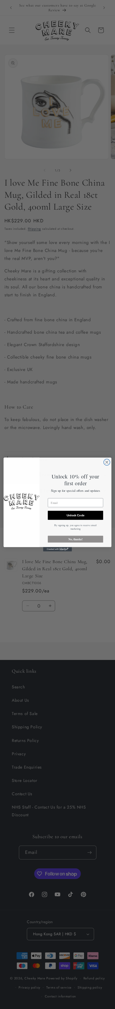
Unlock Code (75, 515)
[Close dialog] (107, 462)
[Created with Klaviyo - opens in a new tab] (57, 549)
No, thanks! (75, 539)
